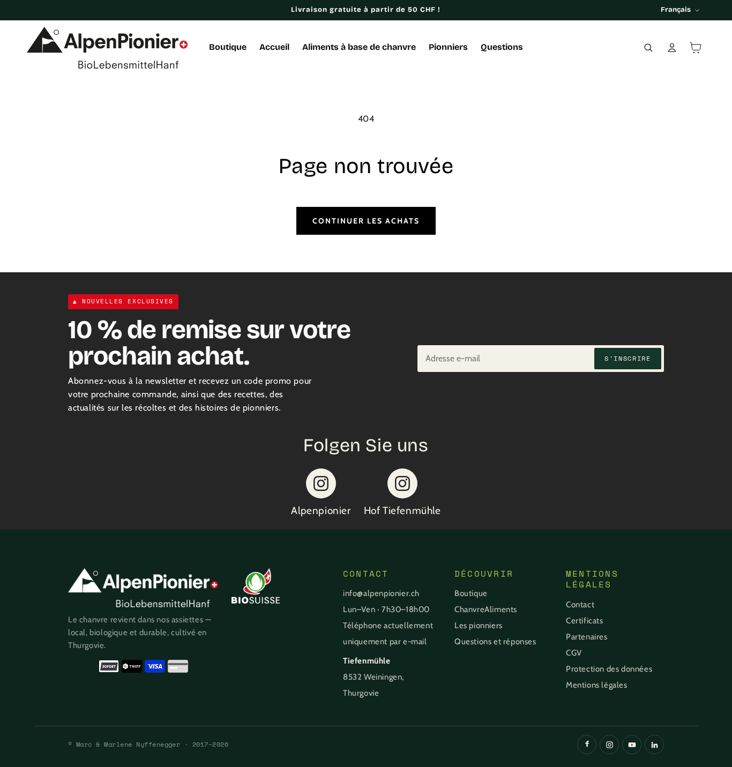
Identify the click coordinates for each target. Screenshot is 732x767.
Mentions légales (597, 685)
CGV (574, 653)
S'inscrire (627, 358)
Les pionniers (478, 625)
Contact (580, 604)
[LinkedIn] (654, 744)
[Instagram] (609, 744)
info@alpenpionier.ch (381, 593)
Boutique (471, 593)
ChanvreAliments (485, 609)
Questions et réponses (495, 641)
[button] (648, 47)
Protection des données (609, 669)
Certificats (584, 620)
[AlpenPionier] (143, 587)
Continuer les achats (366, 221)
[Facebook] (586, 744)
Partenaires (587, 637)
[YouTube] (631, 744)
